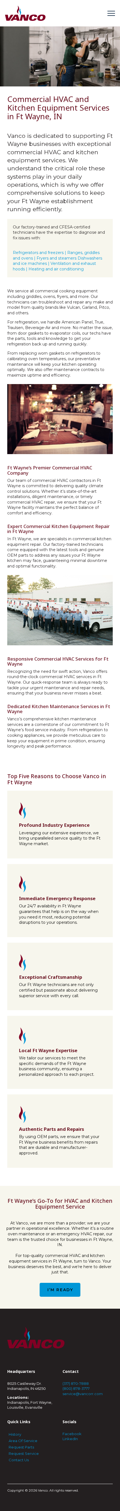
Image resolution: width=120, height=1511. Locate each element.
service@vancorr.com (83, 1393)
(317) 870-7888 (76, 1383)
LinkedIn (70, 1439)
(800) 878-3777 (76, 1388)
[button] (111, 13)
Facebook (72, 1434)
